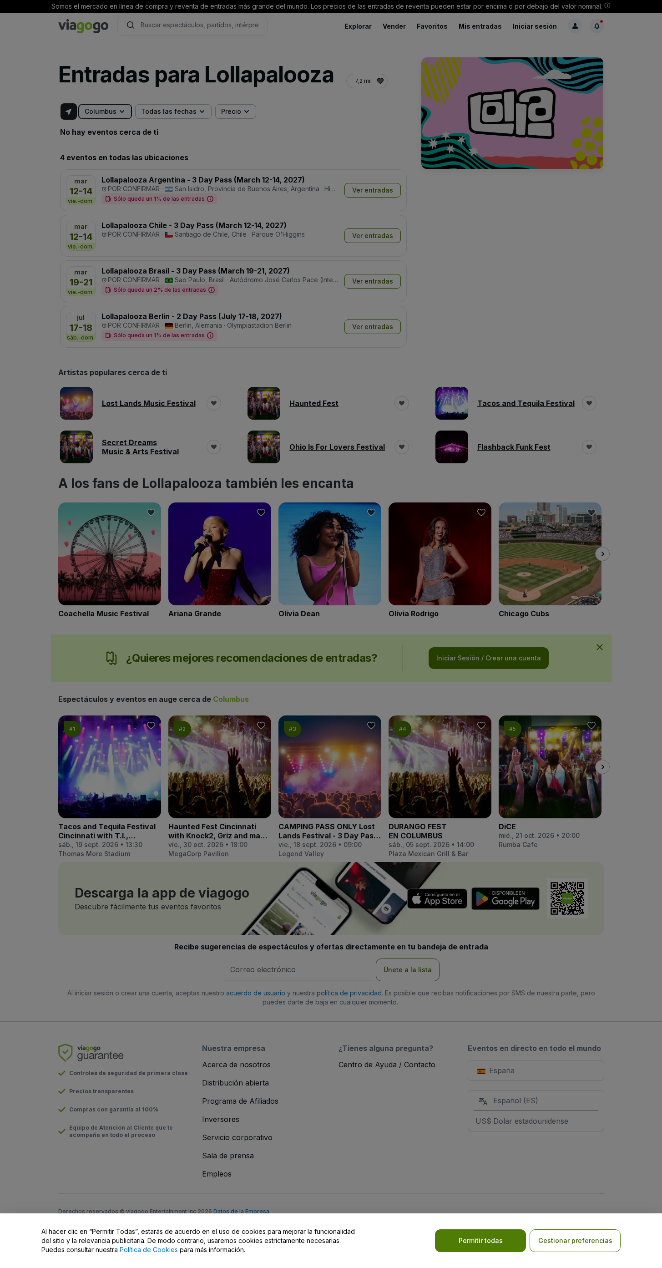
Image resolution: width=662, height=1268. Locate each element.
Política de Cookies (149, 1249)
